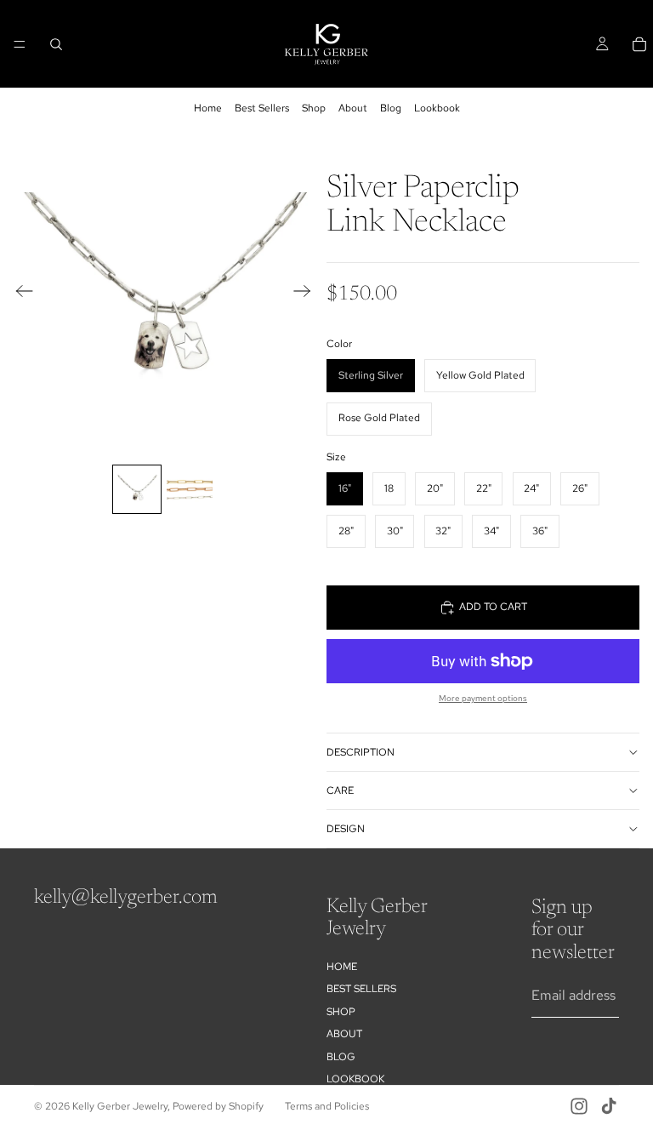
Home (208, 108)
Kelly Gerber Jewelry (120, 1106)
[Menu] (19, 44)
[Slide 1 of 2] (137, 489)
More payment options (483, 698)
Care (340, 790)
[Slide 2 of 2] (190, 489)
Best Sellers (262, 108)
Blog (390, 108)
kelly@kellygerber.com (126, 897)
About (352, 108)
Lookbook (437, 108)
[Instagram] (579, 1106)
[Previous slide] (19, 293)
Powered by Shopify (218, 1106)
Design (345, 829)
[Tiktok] (609, 1106)
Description (360, 752)
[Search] (56, 44)
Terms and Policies (327, 1106)
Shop (314, 108)
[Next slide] (307, 293)
